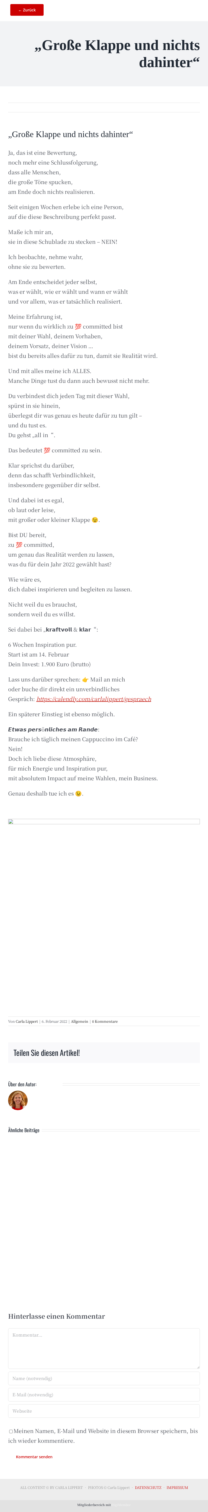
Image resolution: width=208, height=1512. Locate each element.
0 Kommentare (105, 1021)
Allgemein (79, 1021)
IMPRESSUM (177, 1487)
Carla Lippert (27, 1021)
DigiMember (121, 1504)
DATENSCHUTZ (148, 1487)
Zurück (170, 107)
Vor (190, 107)
